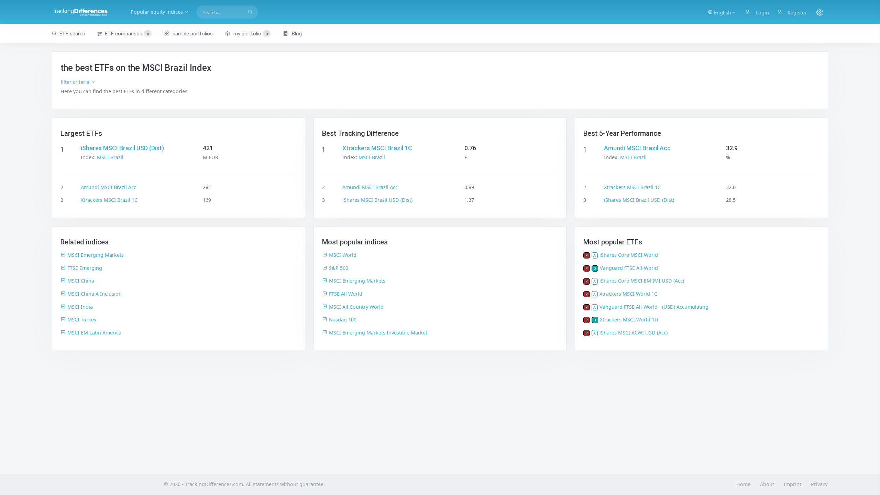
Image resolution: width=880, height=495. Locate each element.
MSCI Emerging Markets (95, 255)
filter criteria (75, 82)
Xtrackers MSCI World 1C (628, 293)
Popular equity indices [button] (157, 12)
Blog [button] (296, 34)
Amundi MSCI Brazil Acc (108, 187)
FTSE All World (345, 293)
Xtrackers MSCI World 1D (629, 319)
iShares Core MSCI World (629, 255)
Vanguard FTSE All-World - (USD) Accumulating (654, 307)
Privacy (819, 484)
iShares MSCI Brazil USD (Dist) (122, 148)
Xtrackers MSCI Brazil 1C (109, 200)
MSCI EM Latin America (94, 332)
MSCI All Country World (356, 307)
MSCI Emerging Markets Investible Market (378, 332)
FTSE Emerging (84, 268)
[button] (722, 12)
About (767, 484)
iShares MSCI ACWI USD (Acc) (634, 332)
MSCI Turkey (81, 319)
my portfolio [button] (250, 34)
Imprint (792, 484)
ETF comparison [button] (126, 34)
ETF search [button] (72, 34)
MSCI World (342, 255)
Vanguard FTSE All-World (629, 268)
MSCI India (80, 307)
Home (743, 484)
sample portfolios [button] (192, 34)
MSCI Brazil (110, 157)
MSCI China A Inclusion (94, 293)
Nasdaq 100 (342, 319)
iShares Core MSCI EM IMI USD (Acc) (642, 280)
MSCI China (80, 280)
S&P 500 (338, 268)
